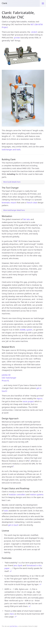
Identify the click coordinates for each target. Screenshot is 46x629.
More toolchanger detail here (14, 210)
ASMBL (23, 329)
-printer (16, 37)
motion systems (36, 494)
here (12, 614)
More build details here (11, 182)
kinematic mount (9, 202)
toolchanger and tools (11, 149)
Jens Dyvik (18, 565)
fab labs (26, 219)
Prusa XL (5, 380)
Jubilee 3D (6, 375)
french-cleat (32, 202)
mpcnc (39, 398)
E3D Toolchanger (9, 377)
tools (6, 510)
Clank (4, 3)
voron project (28, 401)
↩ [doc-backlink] (11, 571)
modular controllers (17, 494)
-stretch (34, 32)
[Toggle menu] (43, 3)
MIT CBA (34, 24)
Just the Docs (14, 626)
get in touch (13, 525)
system (29, 329)
